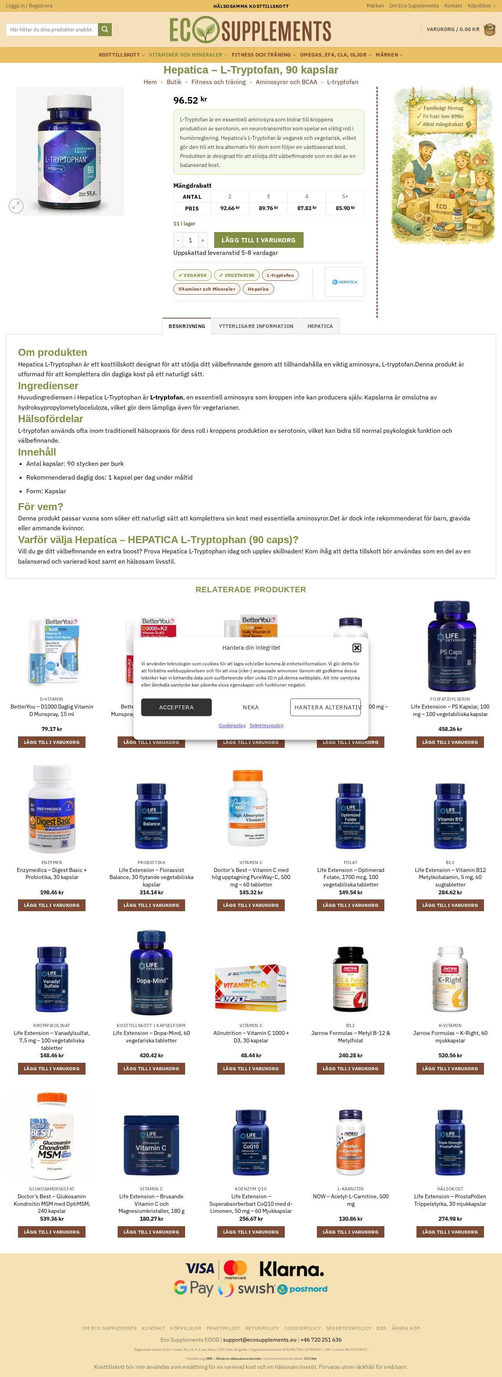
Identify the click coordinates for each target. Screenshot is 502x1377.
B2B (381, 1328)
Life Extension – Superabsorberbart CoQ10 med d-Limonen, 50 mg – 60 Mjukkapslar (251, 1203)
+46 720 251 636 (321, 1339)
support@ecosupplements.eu (259, 1339)
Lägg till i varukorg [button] (52, 742)
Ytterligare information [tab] (256, 326)
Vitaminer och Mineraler (185, 54)
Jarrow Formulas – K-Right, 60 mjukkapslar (450, 1036)
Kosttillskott (119, 54)
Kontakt (453, 5)
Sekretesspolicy (267, 725)
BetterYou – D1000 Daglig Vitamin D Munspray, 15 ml (52, 710)
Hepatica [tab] (320, 326)
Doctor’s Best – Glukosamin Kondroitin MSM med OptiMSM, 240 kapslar (52, 1203)
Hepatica (258, 289)
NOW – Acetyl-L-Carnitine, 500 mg (351, 1200)
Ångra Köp (406, 1328)
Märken (375, 5)
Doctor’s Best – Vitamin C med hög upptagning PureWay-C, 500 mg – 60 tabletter (251, 877)
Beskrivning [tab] (187, 326)
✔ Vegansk (192, 275)
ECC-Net (310, 1359)
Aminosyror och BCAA (286, 82)
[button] (357, 648)
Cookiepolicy (232, 725)
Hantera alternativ (328, 707)
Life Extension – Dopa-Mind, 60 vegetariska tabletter (151, 1036)
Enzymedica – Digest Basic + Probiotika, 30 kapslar (52, 873)
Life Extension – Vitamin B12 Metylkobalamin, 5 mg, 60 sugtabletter (450, 877)
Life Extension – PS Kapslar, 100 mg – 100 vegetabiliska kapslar (450, 710)
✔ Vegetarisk (237, 275)
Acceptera (176, 707)
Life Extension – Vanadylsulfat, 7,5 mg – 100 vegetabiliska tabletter (52, 1040)
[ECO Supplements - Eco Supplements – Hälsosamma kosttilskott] (251, 29)
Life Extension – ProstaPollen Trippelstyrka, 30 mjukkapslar (450, 1200)
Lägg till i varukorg (259, 240)
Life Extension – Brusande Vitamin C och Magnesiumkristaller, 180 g (151, 1203)
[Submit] (104, 30)
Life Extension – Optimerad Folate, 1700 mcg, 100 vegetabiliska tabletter (350, 877)
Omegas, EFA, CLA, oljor (333, 54)
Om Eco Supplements (414, 5)
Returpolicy (262, 1328)
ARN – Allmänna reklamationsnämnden (234, 1359)
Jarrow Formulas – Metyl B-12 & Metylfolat (350, 1036)
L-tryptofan (342, 82)
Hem (150, 82)
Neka (251, 707)
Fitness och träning (261, 54)
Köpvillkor (479, 5)
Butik (174, 82)
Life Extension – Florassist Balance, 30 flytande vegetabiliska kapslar (151, 877)
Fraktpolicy (223, 1328)
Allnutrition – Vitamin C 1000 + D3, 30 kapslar (251, 1036)
